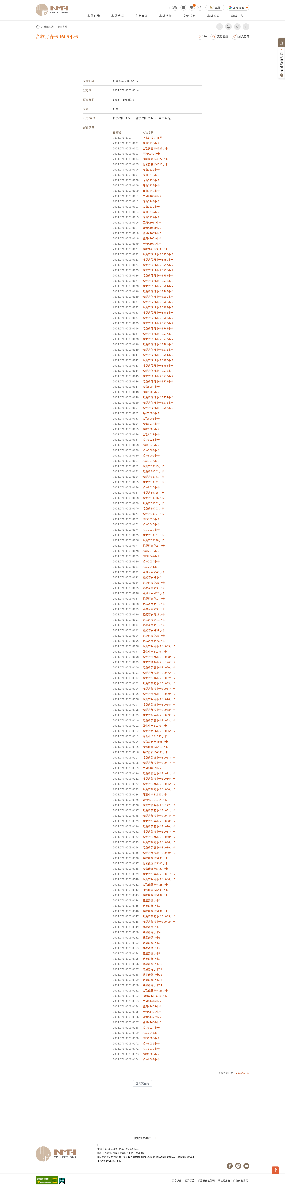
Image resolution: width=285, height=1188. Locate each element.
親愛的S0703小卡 (153, 508)
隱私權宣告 (224, 1180)
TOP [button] (275, 1170)
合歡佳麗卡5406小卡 (155, 863)
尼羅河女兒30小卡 (153, 609)
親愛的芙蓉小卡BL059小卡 (158, 715)
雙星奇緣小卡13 (152, 980)
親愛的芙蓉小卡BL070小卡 (158, 826)
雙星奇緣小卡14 (152, 985)
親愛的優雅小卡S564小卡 (158, 286)
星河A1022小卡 (152, 238)
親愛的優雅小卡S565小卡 (158, 328)
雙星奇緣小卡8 (151, 953)
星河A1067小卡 (152, 222)
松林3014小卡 (151, 461)
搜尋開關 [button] (200, 8)
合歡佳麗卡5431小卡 (155, 911)
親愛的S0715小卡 (153, 492)
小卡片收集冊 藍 (152, 138)
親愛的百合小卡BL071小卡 (158, 773)
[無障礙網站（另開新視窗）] (47, 1180)
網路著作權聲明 (206, 1180)
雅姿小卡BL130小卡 (154, 794)
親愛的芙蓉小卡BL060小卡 (158, 789)
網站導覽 (175, 8)
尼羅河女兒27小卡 (153, 641)
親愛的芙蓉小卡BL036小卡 (158, 842)
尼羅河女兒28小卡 (153, 593)
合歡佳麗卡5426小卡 (155, 990)
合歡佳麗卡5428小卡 (155, 884)
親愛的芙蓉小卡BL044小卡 (158, 815)
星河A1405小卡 (152, 1006)
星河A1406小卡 (152, 1022)
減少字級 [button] (246, 26)
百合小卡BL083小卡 (154, 736)
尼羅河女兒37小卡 (153, 582)
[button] (202, 36)
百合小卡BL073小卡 (154, 725)
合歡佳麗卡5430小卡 (155, 858)
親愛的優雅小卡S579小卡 (158, 381)
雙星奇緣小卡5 (151, 937)
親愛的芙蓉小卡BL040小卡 (158, 837)
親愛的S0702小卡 (153, 471)
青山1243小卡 (151, 201)
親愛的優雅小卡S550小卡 (158, 259)
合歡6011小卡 (151, 434)
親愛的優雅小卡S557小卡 (158, 265)
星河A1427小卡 (152, 1017)
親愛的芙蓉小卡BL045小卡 (158, 916)
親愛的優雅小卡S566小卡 (158, 291)
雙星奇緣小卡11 (152, 969)
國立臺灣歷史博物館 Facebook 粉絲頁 (230, 1166)
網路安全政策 (240, 1180)
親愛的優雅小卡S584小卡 (158, 355)
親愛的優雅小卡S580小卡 (158, 360)
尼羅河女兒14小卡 (153, 598)
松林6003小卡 (151, 1038)
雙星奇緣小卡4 (151, 932)
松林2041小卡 (151, 567)
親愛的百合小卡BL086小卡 (158, 731)
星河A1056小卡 (152, 196)
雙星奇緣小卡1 (151, 900)
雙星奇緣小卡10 (152, 964)
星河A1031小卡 (152, 243)
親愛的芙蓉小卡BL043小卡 (158, 683)
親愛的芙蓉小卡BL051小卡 (158, 874)
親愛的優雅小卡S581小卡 (158, 344)
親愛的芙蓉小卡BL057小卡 (158, 831)
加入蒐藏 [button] (243, 36)
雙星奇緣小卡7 (151, 948)
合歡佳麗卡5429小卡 (155, 868)
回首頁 (38, 26)
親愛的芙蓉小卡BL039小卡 (158, 847)
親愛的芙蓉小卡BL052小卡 (158, 678)
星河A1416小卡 (152, 1001)
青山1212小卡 (151, 169)
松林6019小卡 (151, 1048)
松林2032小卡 (151, 529)
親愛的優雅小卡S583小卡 (158, 365)
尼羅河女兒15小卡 (153, 604)
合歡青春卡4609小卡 (155, 752)
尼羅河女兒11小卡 (153, 614)
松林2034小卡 (151, 561)
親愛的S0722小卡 (153, 482)
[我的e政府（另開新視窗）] (62, 1181)
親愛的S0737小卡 (153, 535)
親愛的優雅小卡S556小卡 (158, 270)
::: (169, 7)
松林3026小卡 (151, 445)
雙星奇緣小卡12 (152, 974)
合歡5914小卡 (151, 423)
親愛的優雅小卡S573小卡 (158, 376)
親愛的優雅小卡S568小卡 (158, 302)
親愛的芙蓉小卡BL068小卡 (158, 709)
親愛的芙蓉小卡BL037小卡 (158, 688)
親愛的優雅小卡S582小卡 (158, 408)
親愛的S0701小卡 (153, 503)
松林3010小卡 (151, 487)
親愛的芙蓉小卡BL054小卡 (158, 704)
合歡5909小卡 (151, 392)
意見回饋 (222, 36)
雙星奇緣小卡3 (151, 927)
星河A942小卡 (151, 153)
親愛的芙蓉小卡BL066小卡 (158, 879)
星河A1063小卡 (152, 233)
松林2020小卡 (151, 519)
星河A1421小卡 (152, 1011)
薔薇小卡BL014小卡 (154, 800)
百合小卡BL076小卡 (154, 651)
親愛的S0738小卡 (153, 540)
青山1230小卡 (151, 206)
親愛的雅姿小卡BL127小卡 (158, 805)
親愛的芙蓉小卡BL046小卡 (158, 673)
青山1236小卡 (151, 180)
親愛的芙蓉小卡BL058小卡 (158, 821)
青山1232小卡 (151, 212)
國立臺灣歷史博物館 (63, 1154)
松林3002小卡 (151, 455)
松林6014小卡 (151, 1027)
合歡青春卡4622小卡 (155, 159)
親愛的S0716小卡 (153, 498)
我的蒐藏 (192, 8)
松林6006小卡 (151, 1054)
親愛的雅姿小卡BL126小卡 (158, 662)
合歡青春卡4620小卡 (155, 164)
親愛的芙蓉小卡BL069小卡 (158, 694)
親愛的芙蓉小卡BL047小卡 (158, 762)
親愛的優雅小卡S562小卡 (158, 312)
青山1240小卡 (151, 190)
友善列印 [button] (228, 26)
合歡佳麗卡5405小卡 (155, 890)
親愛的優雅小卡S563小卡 (158, 307)
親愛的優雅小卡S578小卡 (158, 371)
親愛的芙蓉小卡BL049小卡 (158, 853)
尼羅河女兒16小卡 (153, 620)
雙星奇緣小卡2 (151, 906)
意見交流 (183, 8)
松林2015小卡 (151, 551)
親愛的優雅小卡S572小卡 (158, 339)
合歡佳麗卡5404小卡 (155, 895)
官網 (217, 7)
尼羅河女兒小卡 (152, 577)
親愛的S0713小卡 (153, 466)
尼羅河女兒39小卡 (153, 630)
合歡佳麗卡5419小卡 (155, 747)
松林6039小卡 (151, 1043)
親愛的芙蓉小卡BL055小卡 (158, 646)
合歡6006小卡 (151, 429)
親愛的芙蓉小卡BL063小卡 (158, 720)
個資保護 (189, 1180)
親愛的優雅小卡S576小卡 (158, 402)
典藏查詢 (49, 26)
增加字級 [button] (237, 26)
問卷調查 (177, 1180)
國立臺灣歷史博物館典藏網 (54, 10)
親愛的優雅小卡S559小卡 (158, 275)
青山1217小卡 (151, 217)
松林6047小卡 (151, 1033)
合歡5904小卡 (151, 386)
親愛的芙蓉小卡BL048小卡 (158, 699)
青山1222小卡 (151, 185)
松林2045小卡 (151, 524)
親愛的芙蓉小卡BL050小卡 (158, 667)
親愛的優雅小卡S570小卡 (158, 323)
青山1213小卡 (151, 175)
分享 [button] (219, 26)
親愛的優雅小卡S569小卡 (158, 296)
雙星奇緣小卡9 (151, 958)
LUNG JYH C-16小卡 (154, 996)
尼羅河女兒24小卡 (153, 545)
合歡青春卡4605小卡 (155, 741)
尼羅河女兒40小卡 (153, 572)
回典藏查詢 (142, 1083)
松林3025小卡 (151, 439)
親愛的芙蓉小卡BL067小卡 (158, 757)
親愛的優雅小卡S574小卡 (158, 397)
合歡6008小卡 (151, 413)
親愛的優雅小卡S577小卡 (158, 334)
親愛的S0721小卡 (153, 476)
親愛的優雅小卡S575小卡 (158, 349)
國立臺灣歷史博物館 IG (238, 1166)
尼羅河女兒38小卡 (153, 635)
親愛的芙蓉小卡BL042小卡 (158, 921)
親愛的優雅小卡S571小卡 (158, 281)
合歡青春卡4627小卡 (155, 148)
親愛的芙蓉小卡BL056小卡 (158, 778)
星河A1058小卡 (152, 228)
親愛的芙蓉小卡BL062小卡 (158, 810)
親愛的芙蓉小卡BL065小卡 (158, 784)
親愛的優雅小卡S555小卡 (158, 254)
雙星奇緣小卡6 (151, 943)
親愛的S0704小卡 (153, 514)
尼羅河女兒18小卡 (153, 625)
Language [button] (239, 7)
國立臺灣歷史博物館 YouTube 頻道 (246, 1166)
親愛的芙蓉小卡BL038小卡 (158, 657)
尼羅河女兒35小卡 (153, 588)
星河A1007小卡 (152, 768)
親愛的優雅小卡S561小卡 (158, 318)
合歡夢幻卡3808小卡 (155, 249)
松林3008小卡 (151, 450)
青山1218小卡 (151, 143)
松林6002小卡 (151, 1059)
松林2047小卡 (151, 556)
